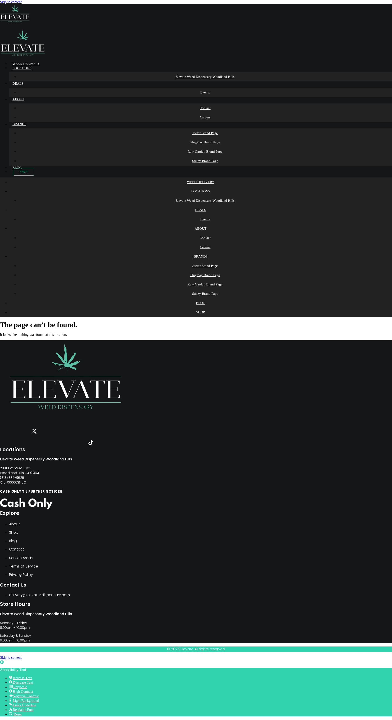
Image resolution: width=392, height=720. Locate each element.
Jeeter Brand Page (205, 133)
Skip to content (11, 2)
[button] (2, 662)
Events (205, 92)
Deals (17, 83)
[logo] (15, 22)
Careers (205, 117)
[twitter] (34, 432)
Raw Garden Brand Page (205, 151)
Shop (24, 172)
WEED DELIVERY (26, 64)
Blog (17, 168)
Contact (205, 108)
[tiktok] (90, 443)
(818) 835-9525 (12, 477)
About (18, 99)
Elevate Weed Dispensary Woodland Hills (205, 77)
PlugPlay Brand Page (205, 142)
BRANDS (19, 124)
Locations (21, 68)
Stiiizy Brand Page (205, 161)
